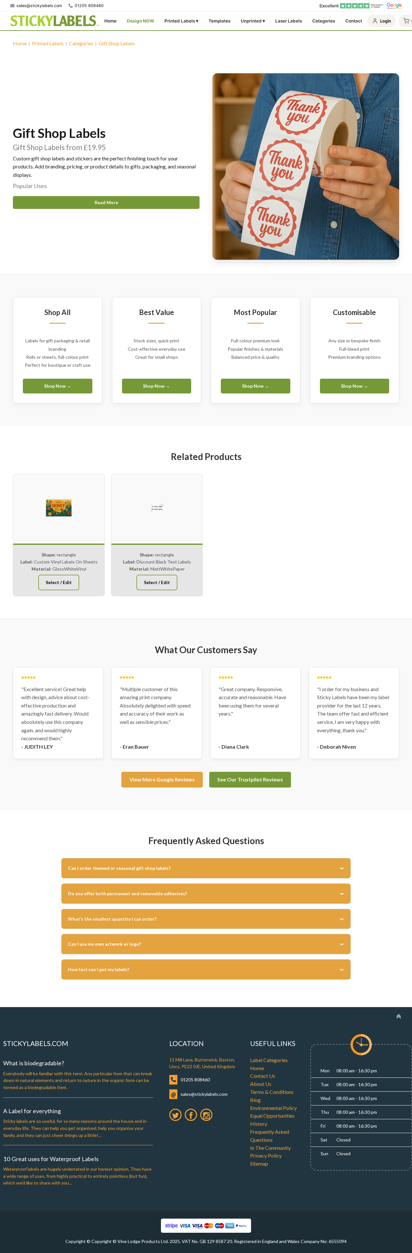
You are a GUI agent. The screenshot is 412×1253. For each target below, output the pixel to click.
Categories (323, 20)
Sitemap (259, 1163)
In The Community (270, 1148)
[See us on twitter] (175, 1115)
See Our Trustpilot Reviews (250, 779)
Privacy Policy (266, 1155)
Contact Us (262, 1076)
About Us (260, 1084)
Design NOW (140, 20)
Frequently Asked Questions (269, 1136)
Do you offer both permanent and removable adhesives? (127, 893)
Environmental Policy (273, 1108)
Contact (353, 20)
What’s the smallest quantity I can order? (112, 919)
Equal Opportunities (272, 1116)
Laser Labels (288, 20)
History (258, 1124)
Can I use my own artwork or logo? (104, 944)
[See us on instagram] (206, 1115)
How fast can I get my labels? (98, 969)
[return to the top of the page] (398, 1016)
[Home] (54, 20)
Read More (106, 202)
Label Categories (269, 1060)
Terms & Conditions (272, 1092)
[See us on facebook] (191, 1115)
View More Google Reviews (162, 779)
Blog (255, 1100)
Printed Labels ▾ (181, 20)
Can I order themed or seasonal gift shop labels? (119, 868)
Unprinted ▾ (253, 20)
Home (110, 20)
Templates (219, 20)
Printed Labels (48, 43)
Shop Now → (57, 386)
